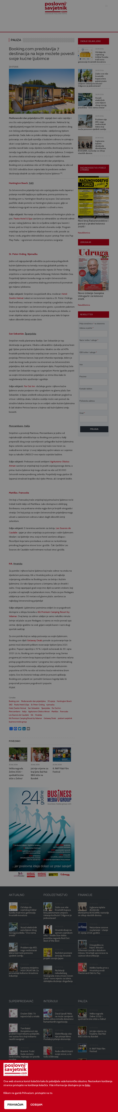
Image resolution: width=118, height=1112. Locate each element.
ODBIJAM (36, 1104)
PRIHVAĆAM (15, 1104)
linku (87, 1085)
